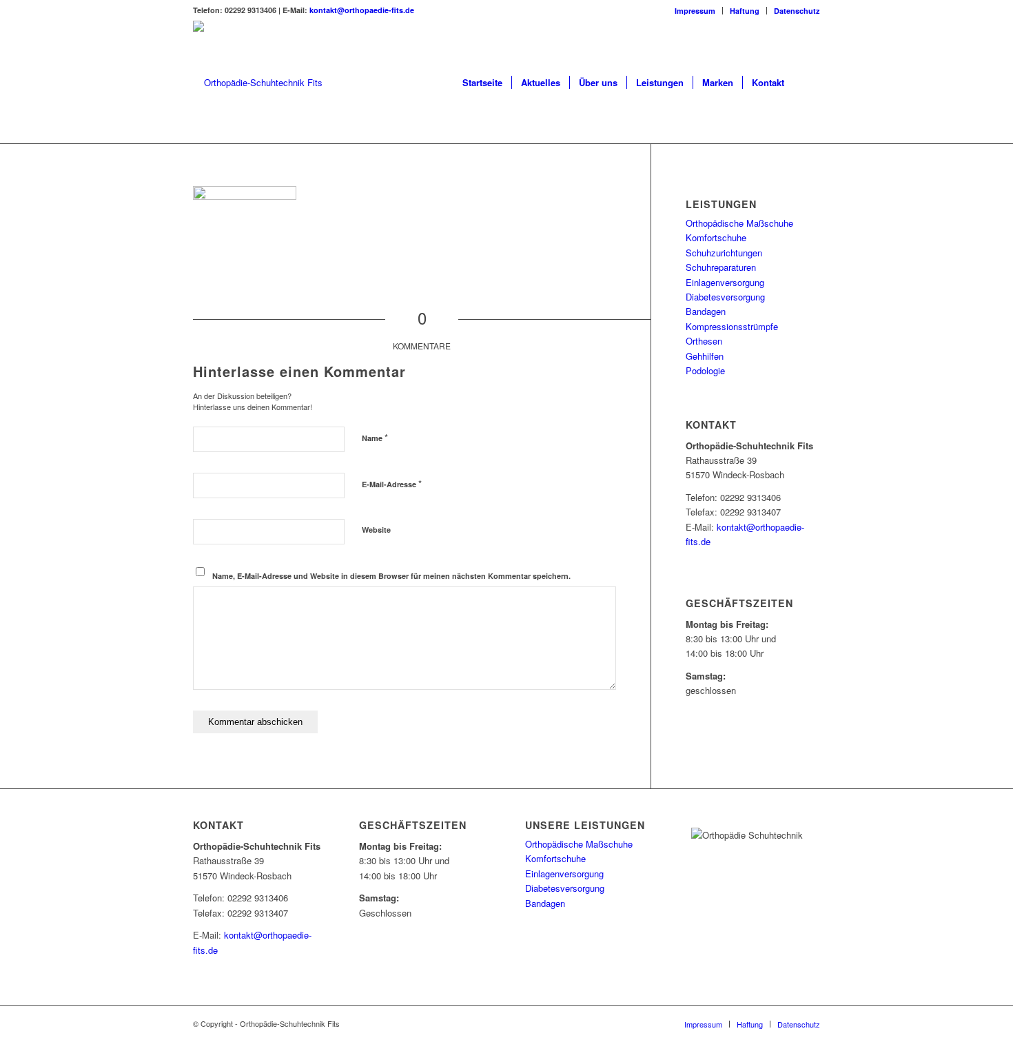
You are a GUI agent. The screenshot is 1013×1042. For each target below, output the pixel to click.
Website (376, 529)
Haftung (744, 11)
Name (375, 437)
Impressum (695, 11)
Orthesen (704, 340)
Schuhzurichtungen (724, 252)
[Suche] (806, 83)
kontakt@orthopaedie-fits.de (361, 10)
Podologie (705, 370)
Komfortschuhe (716, 237)
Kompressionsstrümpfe (732, 326)
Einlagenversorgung (725, 282)
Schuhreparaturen (721, 267)
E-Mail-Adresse (392, 483)
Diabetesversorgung (725, 296)
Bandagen (706, 311)
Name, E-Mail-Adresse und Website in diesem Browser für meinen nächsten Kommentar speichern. (391, 576)
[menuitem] (695, 10)
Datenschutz (797, 11)
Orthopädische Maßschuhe (739, 222)
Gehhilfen (705, 355)
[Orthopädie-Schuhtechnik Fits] (258, 83)
